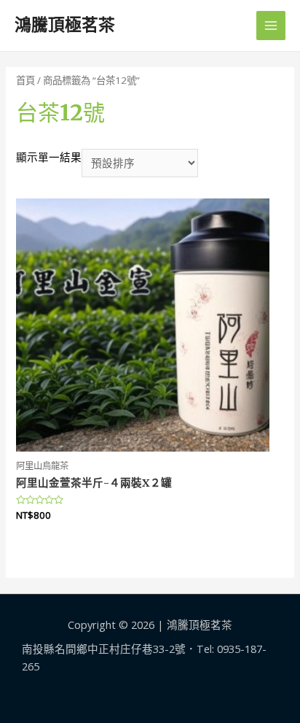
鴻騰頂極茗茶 (65, 25)
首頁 (25, 80)
